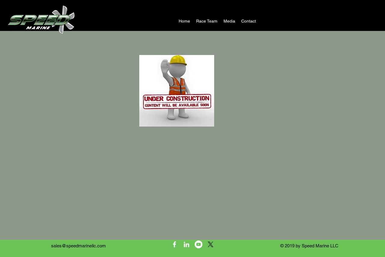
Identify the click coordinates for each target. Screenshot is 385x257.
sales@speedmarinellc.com (78, 245)
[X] (210, 244)
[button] (229, 21)
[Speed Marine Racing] (174, 244)
